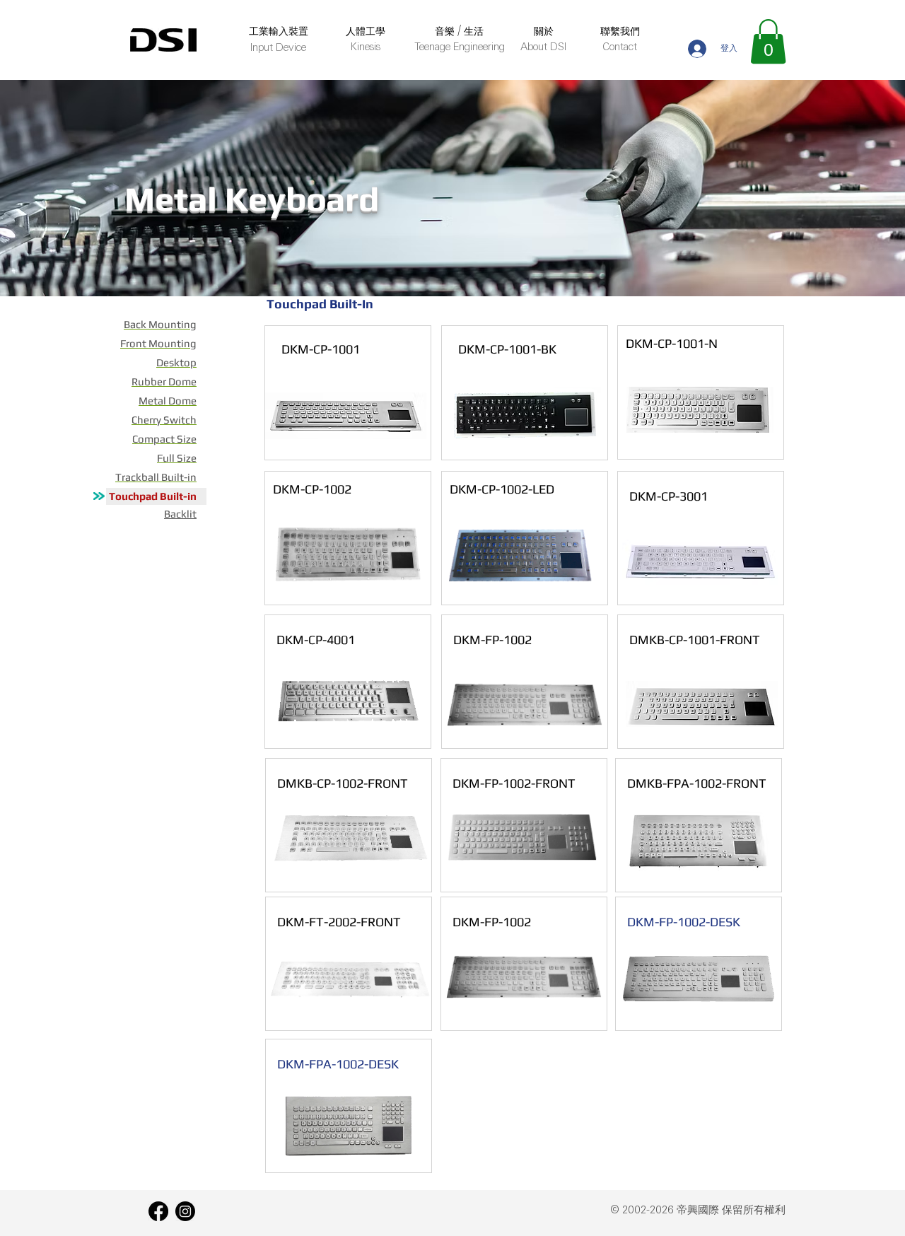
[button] (768, 41)
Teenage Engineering (459, 47)
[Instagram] (185, 1211)
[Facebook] (158, 1211)
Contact (619, 47)
